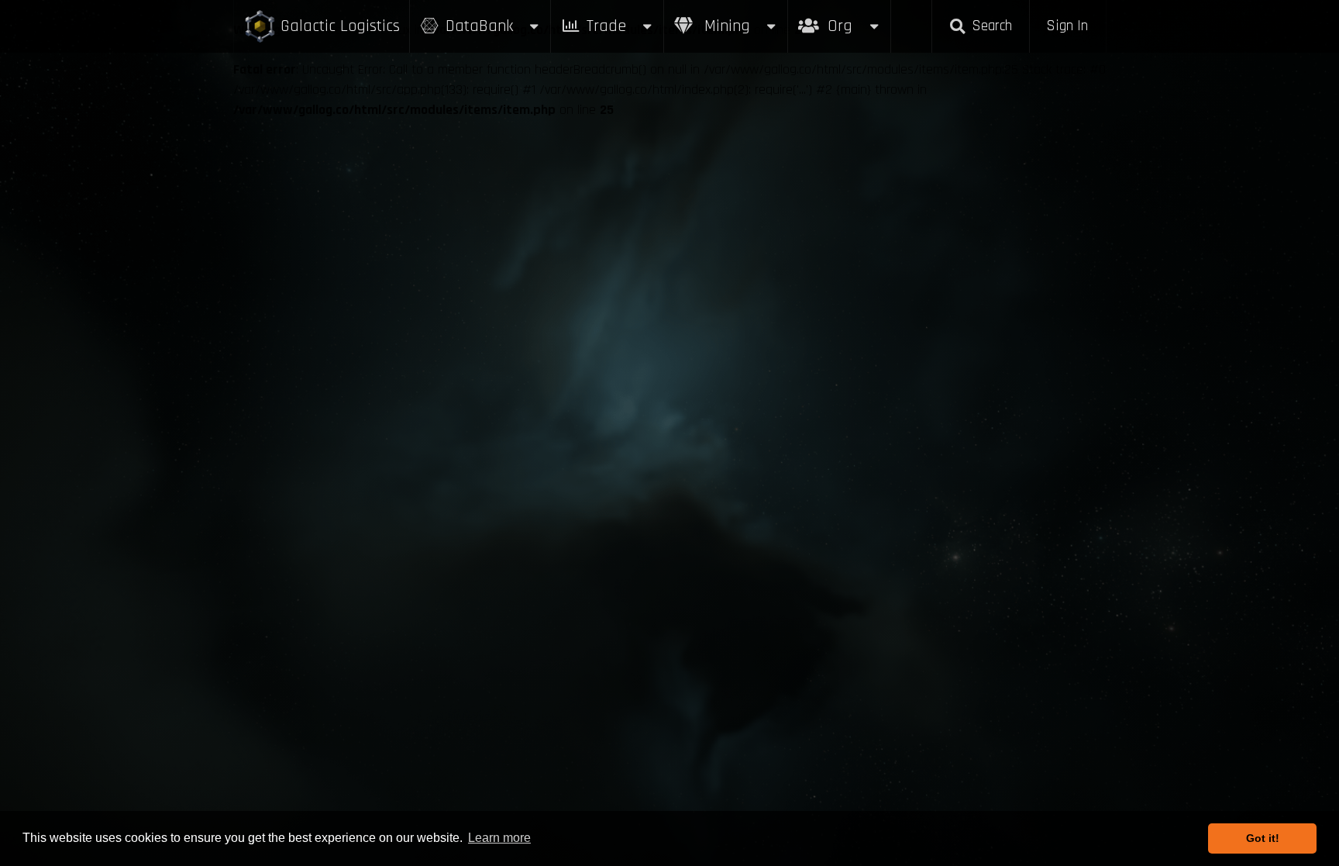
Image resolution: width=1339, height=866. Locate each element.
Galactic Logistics (340, 26)
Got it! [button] (1262, 838)
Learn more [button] (499, 837)
